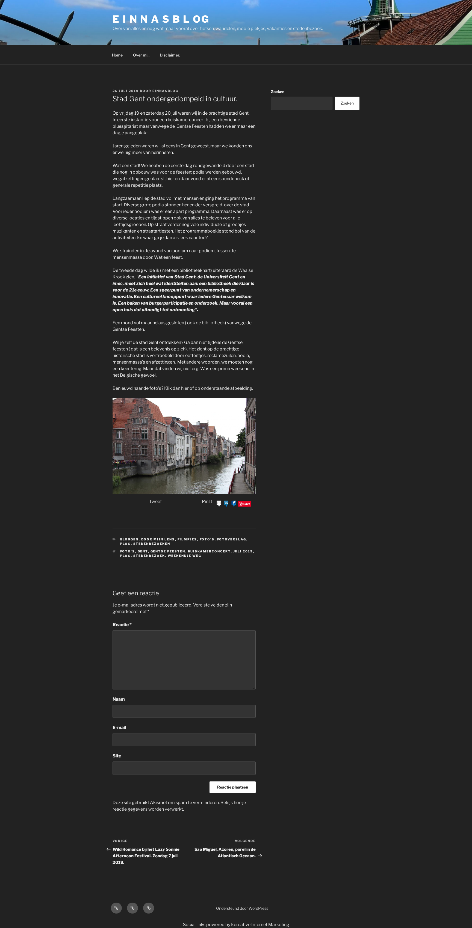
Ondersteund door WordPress (242, 908)
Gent (244, 113)
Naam (119, 699)
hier (185, 388)
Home (117, 55)
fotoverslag (231, 539)
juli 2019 (243, 551)
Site (117, 756)
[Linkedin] (226, 503)
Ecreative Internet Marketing (260, 924)
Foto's (207, 539)
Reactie (122, 624)
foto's (127, 551)
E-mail (119, 727)
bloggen (129, 539)
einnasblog (165, 91)
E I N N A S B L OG (161, 19)
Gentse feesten (168, 551)
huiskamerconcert (209, 551)
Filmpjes (187, 539)
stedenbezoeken (151, 544)
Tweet (155, 501)
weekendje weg (185, 556)
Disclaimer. (170, 55)
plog (125, 544)
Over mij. (141, 55)
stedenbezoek (149, 556)
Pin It (207, 501)
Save (246, 504)
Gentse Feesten (192, 126)
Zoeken (277, 91)
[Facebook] (234, 503)
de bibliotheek (210, 322)
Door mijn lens (158, 539)
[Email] (219, 503)
